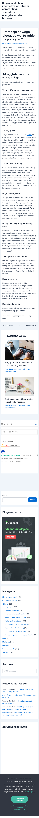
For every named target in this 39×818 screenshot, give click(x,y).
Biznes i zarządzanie (9, 597)
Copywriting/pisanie (9, 601)
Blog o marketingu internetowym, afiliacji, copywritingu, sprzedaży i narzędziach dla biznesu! (16, 10)
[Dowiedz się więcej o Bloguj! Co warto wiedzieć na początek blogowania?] (19, 350)
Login (35, 424)
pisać (29, 135)
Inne (4, 638)
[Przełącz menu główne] (34, 10)
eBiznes (5, 604)
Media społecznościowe (13, 621)
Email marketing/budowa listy (15, 614)
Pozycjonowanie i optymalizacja (16, 624)
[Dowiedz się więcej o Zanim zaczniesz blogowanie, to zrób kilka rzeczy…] (19, 386)
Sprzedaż (5, 652)
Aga (3, 695)
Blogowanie (21, 369)
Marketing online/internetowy (15, 617)
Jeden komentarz (10, 369)
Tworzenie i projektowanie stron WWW (19, 635)
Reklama (5, 645)
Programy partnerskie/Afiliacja (15, 631)
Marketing (6, 642)
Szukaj (4, 496)
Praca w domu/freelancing (14, 628)
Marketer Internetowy (10, 455)
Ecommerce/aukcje (12, 610)
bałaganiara (6, 713)
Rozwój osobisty (8, 649)
